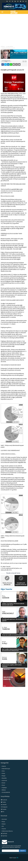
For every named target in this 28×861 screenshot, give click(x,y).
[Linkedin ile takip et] (15, 1)
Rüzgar (3, 775)
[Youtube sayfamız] (20, 1)
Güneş (3, 773)
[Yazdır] (16, 64)
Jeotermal (4, 780)
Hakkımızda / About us (7, 831)
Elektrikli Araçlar (6, 768)
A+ (23, 61)
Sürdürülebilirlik (6, 792)
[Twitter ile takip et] (12, 1)
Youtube (4, 809)
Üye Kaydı (4, 833)
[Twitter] (5, 64)
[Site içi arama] (7, 1)
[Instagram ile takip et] (18, 1)
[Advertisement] (14, 29)
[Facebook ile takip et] (9, 1)
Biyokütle (4, 778)
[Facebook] (2, 64)
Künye (3, 821)
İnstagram (4, 807)
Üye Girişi (4, 835)
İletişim (4, 824)
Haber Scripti (12, 857)
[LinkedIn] (8, 64)
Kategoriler (5, 763)
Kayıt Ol (22, 850)
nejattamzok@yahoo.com (19, 54)
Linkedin (4, 804)
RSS (3, 811)
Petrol (3, 785)
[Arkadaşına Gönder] (14, 64)
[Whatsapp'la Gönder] (11, 64)
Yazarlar (4, 828)
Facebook (4, 799)
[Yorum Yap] (19, 64)
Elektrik (4, 766)
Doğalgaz (4, 787)
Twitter (4, 802)
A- (25, 61)
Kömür (3, 783)
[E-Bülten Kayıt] (26, 1)
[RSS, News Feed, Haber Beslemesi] (23, 1)
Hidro (3, 771)
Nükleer (4, 790)
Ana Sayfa (4, 819)
